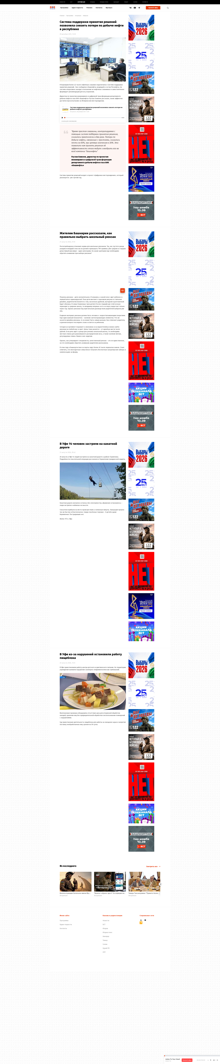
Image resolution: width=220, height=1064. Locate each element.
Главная (62, 15)
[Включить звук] (122, 290)
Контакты (99, 8)
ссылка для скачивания (68, 121)
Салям (135, 2)
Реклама (89, 8)
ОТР (104, 952)
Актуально (78, 15)
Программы (64, 8)
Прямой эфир (153, 8)
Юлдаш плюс (104, 2)
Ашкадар (116, 2)
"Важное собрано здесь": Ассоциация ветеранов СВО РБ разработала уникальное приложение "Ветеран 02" (110, 893)
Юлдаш (92, 2)
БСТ (71, 2)
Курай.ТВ (145, 2)
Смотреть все (151, 866)
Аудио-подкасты (77, 8)
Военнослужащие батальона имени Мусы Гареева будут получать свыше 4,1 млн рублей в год (76, 893)
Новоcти (62, 2)
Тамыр (126, 2)
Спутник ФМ (81, 2)
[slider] (92, 117)
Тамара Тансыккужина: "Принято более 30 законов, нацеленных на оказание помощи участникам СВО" (144, 893)
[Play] (210, 1060)
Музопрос (109, 8)
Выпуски (85, 15)
